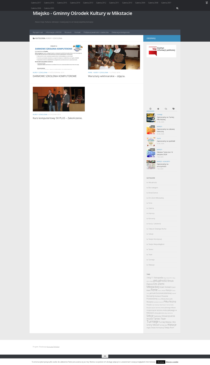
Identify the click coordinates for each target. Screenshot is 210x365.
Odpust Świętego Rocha (157, 229)
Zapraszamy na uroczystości (162, 165)
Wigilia (149, 328)
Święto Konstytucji (155, 239)
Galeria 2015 (62, 3)
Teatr (159, 138)
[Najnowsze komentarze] (166, 109)
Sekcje (151, 234)
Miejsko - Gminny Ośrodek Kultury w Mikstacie (82, 13)
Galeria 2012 (101, 3)
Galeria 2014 (75, 3)
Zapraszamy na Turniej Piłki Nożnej (165, 118)
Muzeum (68, 32)
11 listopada (157, 277)
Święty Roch (169, 327)
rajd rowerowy (155, 305)
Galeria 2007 (166, 3)
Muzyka (150, 301)
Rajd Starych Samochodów (167, 305)
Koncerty (166, 161)
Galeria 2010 (127, 3)
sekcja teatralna (168, 313)
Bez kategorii (153, 187)
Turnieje (159, 115)
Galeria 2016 (49, 3)
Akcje (151, 281)
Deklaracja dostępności (121, 32)
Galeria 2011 (114, 3)
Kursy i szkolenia (40, 72)
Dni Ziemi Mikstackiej (156, 198)
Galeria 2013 (88, 3)
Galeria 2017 (36, 3)
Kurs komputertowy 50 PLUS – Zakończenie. (57, 118)
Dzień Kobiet (165, 287)
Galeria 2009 (140, 3)
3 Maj (149, 277)
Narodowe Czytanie (158, 302)
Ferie (90, 72)
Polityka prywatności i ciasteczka (96, 32)
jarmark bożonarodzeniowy (161, 293)
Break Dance (153, 193)
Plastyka (149, 305)
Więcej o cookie (172, 362)
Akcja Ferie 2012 (168, 278)
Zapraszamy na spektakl (166, 141)
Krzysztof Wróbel (53, 347)
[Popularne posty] (158, 109)
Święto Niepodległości (156, 244)
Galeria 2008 (153, 3)
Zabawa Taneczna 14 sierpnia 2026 (165, 153)
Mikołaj (163, 299)
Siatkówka (157, 316)
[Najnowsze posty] (150, 109)
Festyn (169, 290)
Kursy (159, 299)
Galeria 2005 (49, 8)
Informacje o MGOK (53, 32)
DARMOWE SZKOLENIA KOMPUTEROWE (55, 76)
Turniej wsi (163, 325)
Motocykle (169, 299)
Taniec (151, 249)
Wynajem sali (38, 32)
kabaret (174, 293)
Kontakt (77, 32)
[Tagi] (173, 109)
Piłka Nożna (170, 301)
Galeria (151, 208)
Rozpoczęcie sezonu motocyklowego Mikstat (161, 308)
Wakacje (152, 265)
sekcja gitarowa (159, 313)
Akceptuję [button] (161, 362)
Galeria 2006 (36, 8)
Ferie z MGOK (161, 290)
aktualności (160, 281)
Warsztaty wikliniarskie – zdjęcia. (106, 76)
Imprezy (159, 127)
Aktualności (153, 182)
